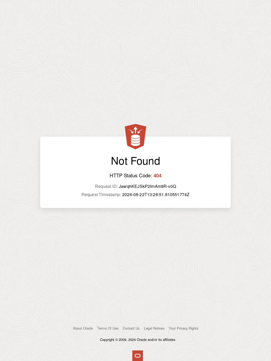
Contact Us (131, 328)
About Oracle (83, 328)
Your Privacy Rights (183, 328)
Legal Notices (154, 328)
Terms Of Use (107, 328)
